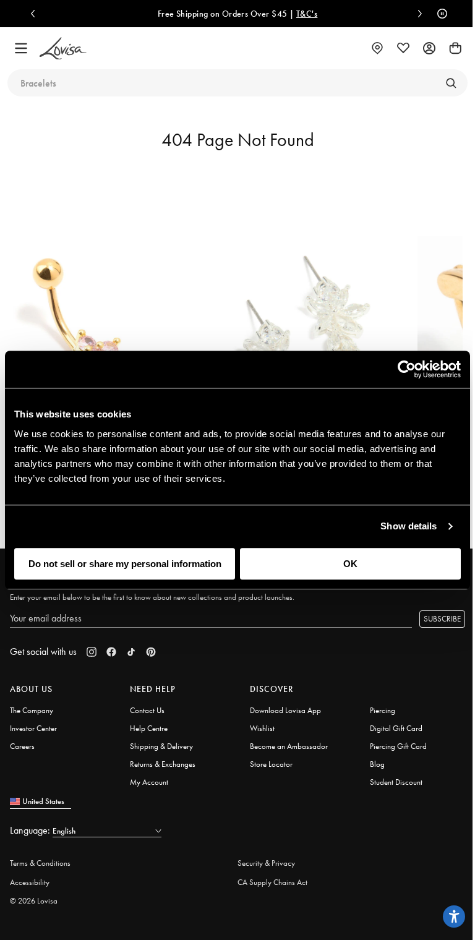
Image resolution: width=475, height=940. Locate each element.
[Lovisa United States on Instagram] (91, 652)
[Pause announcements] (439, 13)
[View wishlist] (403, 48)
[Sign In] (429, 48)
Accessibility (29, 882)
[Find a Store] (377, 48)
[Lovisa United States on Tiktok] (131, 652)
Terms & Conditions (40, 863)
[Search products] (451, 83)
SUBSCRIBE (442, 618)
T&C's (306, 13)
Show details (408, 526)
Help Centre (149, 728)
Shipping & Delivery (161, 746)
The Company (31, 710)
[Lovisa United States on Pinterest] (151, 652)
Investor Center (33, 728)
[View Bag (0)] (455, 48)
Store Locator (271, 764)
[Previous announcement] (36, 13)
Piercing (382, 710)
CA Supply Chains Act (272, 882)
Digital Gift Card (396, 728)
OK (350, 563)
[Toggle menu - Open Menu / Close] (21, 48)
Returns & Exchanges (162, 764)
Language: (31, 830)
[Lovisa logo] (63, 48)
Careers (22, 746)
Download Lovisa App (285, 710)
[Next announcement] (417, 13)
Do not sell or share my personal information (124, 563)
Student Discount (396, 782)
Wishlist (262, 728)
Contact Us (147, 710)
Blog (377, 764)
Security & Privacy (266, 863)
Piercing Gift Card (398, 746)
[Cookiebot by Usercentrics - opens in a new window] (407, 369)
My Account (149, 782)
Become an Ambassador (289, 746)
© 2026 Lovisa (34, 900)
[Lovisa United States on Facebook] (111, 652)
